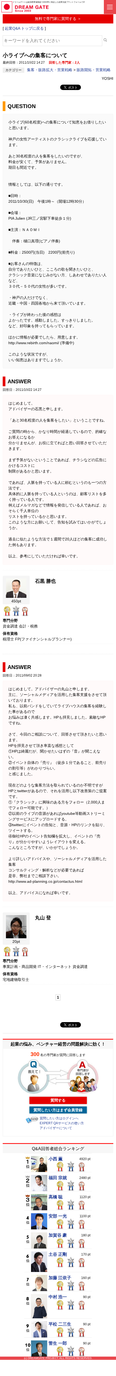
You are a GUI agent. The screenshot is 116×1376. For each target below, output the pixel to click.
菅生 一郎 (58, 1343)
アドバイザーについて (56, 1128)
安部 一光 (58, 1216)
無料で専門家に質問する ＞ (58, 18)
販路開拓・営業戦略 (94, 70)
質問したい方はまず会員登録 (58, 1110)
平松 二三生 (60, 1324)
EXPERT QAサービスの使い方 (62, 1123)
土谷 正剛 (58, 1254)
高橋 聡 (56, 1197)
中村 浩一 (58, 1297)
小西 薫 (56, 1159)
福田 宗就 (58, 1178)
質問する (58, 1100)
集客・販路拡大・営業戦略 (50, 70)
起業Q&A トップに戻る (24, 28)
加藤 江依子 (60, 1278)
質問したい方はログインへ (59, 1118)
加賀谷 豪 (58, 1235)
